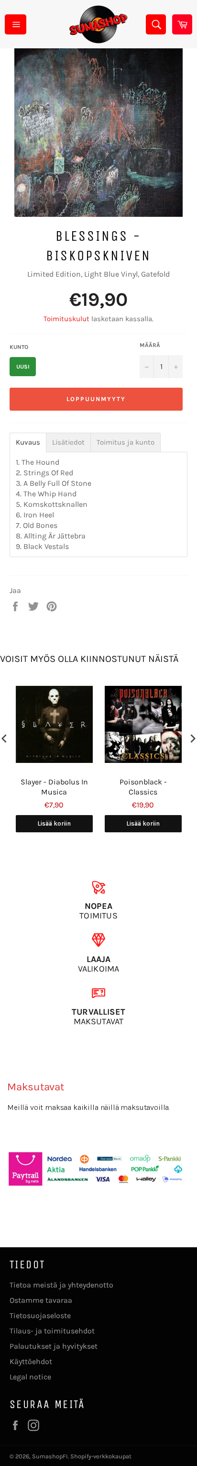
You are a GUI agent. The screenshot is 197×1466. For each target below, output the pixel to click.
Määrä (150, 345)
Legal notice (30, 1376)
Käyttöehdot (31, 1361)
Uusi (23, 366)
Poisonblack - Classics (143, 786)
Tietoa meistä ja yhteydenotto (61, 1284)
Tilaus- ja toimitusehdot (52, 1330)
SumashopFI (50, 1456)
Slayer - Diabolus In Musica (54, 786)
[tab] (28, 442)
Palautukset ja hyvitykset (54, 1346)
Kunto (19, 347)
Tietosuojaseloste (40, 1315)
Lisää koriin (54, 823)
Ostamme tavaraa (41, 1300)
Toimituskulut (66, 318)
